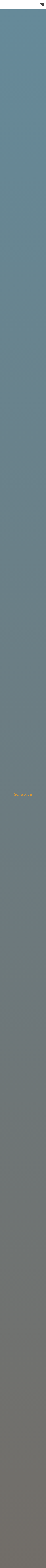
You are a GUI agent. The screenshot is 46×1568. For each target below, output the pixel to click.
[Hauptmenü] (42, 4)
